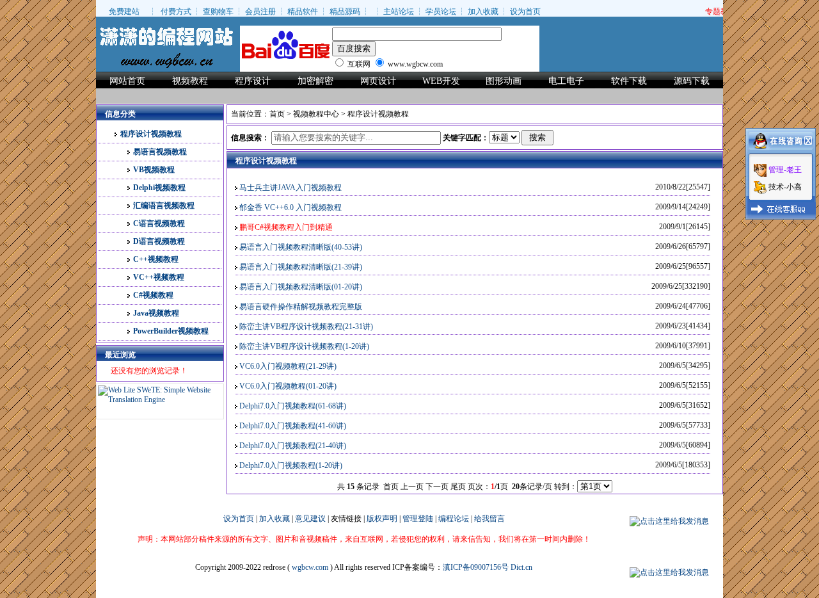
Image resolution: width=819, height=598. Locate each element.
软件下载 (629, 81)
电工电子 (566, 81)
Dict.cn (521, 567)
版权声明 (382, 518)
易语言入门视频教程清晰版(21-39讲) (300, 267)
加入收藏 (483, 11)
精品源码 (345, 11)
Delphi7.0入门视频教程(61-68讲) (292, 405)
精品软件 (302, 11)
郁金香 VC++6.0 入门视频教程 (290, 207)
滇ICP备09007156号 (476, 567)
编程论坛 (453, 518)
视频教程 (190, 81)
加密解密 (315, 81)
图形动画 (503, 81)
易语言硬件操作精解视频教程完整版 (300, 306)
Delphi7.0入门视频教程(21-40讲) (292, 445)
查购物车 (218, 11)
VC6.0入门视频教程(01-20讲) (288, 386)
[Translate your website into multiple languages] (160, 399)
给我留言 (489, 518)
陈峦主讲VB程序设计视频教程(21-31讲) (306, 326)
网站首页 (127, 81)
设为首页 (525, 11)
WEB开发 (441, 81)
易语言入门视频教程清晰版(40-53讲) (300, 247)
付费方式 (176, 11)
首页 (277, 113)
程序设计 (253, 81)
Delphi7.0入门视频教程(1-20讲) (290, 465)
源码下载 (692, 81)
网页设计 (378, 81)
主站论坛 (398, 11)
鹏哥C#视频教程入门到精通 (286, 227)
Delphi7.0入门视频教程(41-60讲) (292, 425)
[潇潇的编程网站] (166, 42)
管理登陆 (417, 518)
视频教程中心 (316, 113)
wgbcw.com (310, 567)
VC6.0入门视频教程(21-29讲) (288, 366)
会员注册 (260, 11)
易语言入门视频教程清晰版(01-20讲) (300, 286)
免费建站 (124, 11)
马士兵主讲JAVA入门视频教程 (290, 187)
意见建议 (310, 518)
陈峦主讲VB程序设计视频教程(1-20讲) (304, 346)
